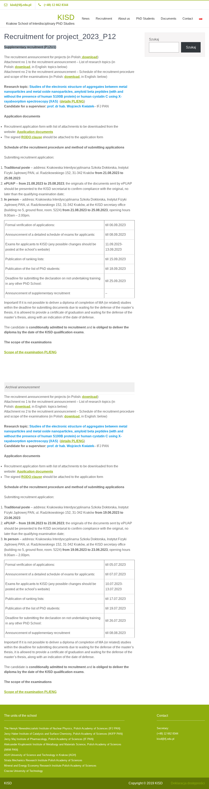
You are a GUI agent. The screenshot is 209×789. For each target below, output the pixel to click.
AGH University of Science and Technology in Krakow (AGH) (40, 755)
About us (124, 18)
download (89, 57)
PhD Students (145, 18)
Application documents (35, 132)
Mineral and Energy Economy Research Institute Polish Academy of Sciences (50, 765)
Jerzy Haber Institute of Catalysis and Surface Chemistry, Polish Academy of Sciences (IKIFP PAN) (63, 733)
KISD (65, 17)
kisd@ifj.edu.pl (20, 5)
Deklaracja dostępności (188, 783)
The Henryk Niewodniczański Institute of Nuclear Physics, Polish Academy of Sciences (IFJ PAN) (62, 728)
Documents (168, 18)
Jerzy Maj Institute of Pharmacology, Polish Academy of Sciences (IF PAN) (48, 739)
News (86, 18)
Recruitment (104, 18)
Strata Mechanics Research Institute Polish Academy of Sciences (43, 760)
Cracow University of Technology (23, 770)
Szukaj (154, 39)
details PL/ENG (72, 101)
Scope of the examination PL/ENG (30, 352)
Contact (187, 18)
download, (72, 416)
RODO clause (31, 137)
